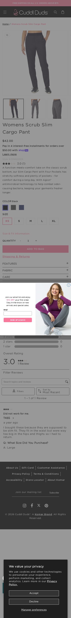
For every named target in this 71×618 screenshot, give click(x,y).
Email (6, 310)
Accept (33, 593)
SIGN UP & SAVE (17, 320)
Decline (33, 601)
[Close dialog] (68, 285)
